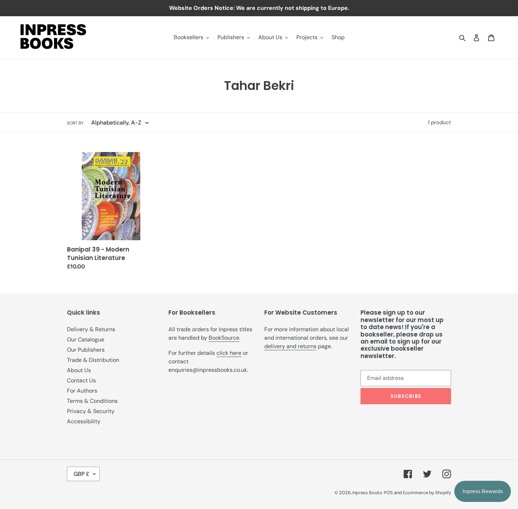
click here (228, 353)
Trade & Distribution (93, 360)
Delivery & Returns (91, 329)
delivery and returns (290, 346)
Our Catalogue (85, 339)
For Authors (82, 390)
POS (388, 493)
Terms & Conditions (92, 401)
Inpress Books (367, 493)
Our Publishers (86, 349)
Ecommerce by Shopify (427, 493)
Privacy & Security (91, 411)
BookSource (224, 337)
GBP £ (82, 474)
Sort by (75, 123)
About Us (79, 370)
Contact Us (81, 380)
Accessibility (83, 421)
